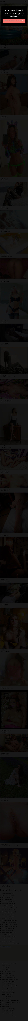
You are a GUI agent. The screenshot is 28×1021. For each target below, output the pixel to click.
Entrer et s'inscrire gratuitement (14, 20)
